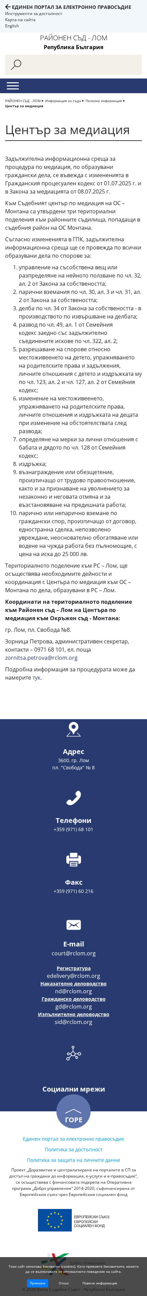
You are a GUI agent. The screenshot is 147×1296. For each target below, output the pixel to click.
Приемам (37, 1283)
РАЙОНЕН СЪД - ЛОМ (23, 100)
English (12, 26)
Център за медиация (24, 105)
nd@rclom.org (73, 991)
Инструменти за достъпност (33, 13)
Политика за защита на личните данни (73, 1160)
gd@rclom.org (73, 1006)
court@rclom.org (74, 953)
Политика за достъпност (74, 1149)
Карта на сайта (20, 20)
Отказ (64, 1283)
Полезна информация (103, 100)
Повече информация (99, 1283)
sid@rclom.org (73, 1022)
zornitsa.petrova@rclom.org (41, 657)
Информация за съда (63, 100)
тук (36, 677)
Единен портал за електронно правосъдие (71, 7)
